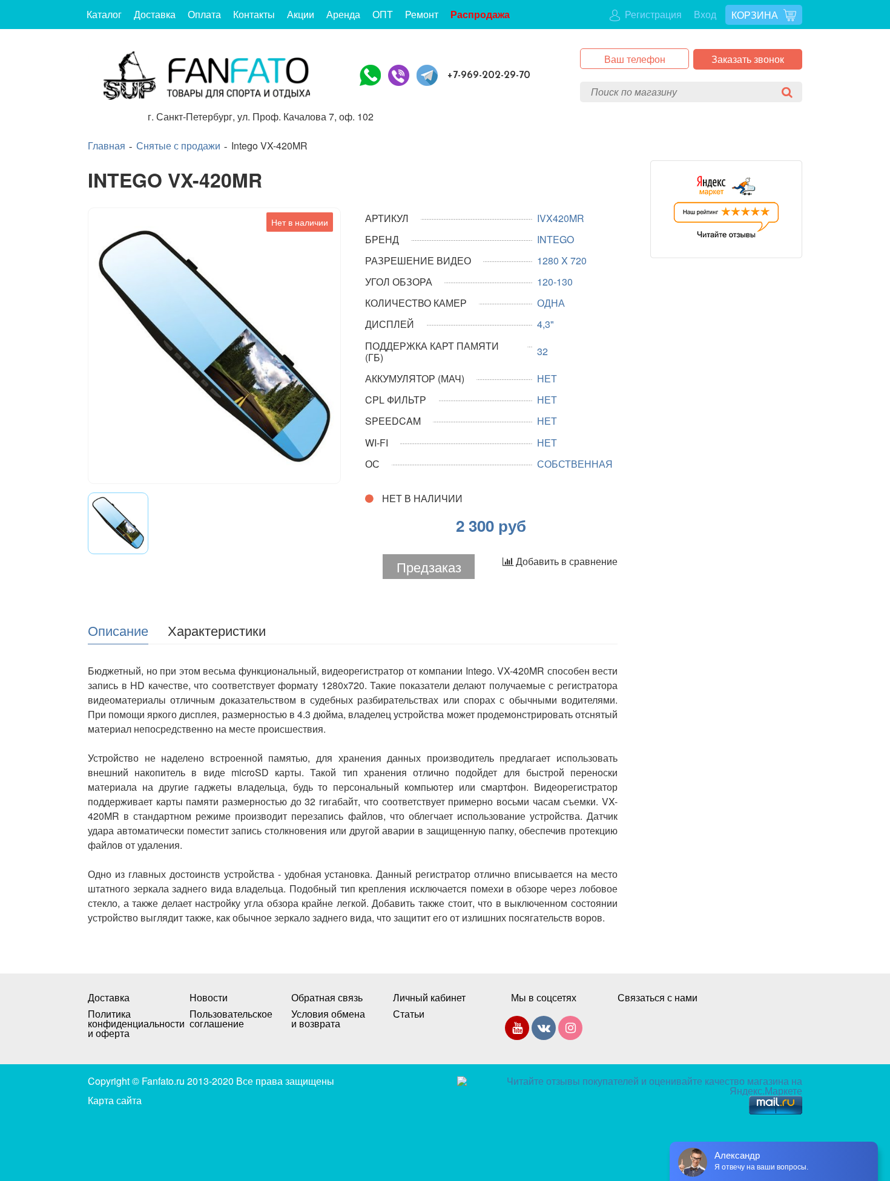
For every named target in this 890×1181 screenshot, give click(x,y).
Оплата (204, 14)
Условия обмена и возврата (328, 1019)
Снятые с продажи (178, 146)
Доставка (155, 14)
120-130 (555, 282)
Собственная (575, 464)
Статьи (408, 1014)
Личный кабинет (429, 998)
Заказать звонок (747, 59)
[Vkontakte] (544, 1030)
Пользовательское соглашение (228, 1019)
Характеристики (217, 630)
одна (551, 303)
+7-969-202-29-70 (488, 75)
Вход (705, 14)
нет (547, 378)
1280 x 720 (562, 260)
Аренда (343, 14)
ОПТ (382, 14)
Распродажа (480, 14)
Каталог (104, 14)
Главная (106, 146)
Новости (209, 998)
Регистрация (652, 14)
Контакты (254, 14)
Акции (300, 14)
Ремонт (421, 14)
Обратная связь (327, 998)
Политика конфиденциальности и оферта (126, 1023)
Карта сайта (115, 1100)
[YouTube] (517, 1030)
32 (542, 351)
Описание (118, 630)
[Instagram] (570, 1030)
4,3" (545, 324)
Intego (555, 239)
